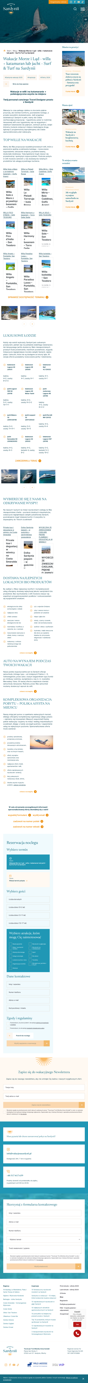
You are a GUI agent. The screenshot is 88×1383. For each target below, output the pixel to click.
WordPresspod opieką (55, 1365)
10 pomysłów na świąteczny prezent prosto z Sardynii (41, 1315)
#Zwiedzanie (76, 71)
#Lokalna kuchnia (71, 129)
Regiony (6, 1286)
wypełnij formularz (17, 815)
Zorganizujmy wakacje (58, 2)
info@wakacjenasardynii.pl (19, 1154)
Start (9, 51)
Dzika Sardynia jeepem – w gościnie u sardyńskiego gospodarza (27, 532)
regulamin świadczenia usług (35, 1028)
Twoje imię (9, 1087)
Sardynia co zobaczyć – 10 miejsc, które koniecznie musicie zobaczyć (44, 1297)
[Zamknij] (86, 1309)
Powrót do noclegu (23, 1035)
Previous (24, 324)
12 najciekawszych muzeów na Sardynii (42, 1327)
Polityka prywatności (67, 1304)
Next (32, 324)
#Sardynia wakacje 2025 (13, 77)
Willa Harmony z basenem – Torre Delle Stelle (28, 215)
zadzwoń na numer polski (26, 821)
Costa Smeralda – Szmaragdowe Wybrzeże (14, 1304)
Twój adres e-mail (12, 1096)
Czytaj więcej (70, 91)
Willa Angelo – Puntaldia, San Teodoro (9, 255)
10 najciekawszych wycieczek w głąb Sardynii (43, 1303)
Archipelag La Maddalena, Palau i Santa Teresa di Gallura (15, 1291)
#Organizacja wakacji (72, 189)
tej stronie (24, 1114)
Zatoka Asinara (8, 1320)
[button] (77, 1333)
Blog (15, 51)
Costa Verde (7, 1309)
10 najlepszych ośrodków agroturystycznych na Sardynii (42, 1309)
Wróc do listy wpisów (20, 84)
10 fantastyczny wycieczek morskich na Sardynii (41, 1291)
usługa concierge (20, 785)
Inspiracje (35, 1286)
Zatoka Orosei (8, 1327)
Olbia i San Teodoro (10, 1312)
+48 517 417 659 (15, 1176)
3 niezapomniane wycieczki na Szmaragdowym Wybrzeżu (42, 1333)
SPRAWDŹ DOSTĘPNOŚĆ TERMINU (26, 297)
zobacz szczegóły (26, 653)
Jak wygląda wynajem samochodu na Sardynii (72, 197)
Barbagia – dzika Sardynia (12, 1299)
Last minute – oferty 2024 (69, 1289)
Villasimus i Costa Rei (10, 1316)
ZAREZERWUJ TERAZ (26, 460)
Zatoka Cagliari (8, 1323)
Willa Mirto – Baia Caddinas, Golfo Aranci (46, 171)
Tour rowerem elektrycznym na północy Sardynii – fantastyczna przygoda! (73, 80)
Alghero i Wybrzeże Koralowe (13, 1296)
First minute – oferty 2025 (69, 1286)
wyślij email (39, 815)
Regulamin (64, 1300)
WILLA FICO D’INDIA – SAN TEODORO (9, 215)
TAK (77, 1324)
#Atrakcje (68, 71)
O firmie (63, 1293)
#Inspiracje (31, 77)
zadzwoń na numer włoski (26, 826)
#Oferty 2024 (45, 77)
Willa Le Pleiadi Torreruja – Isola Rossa (27, 171)
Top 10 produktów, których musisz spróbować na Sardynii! (44, 1321)
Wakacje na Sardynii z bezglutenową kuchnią (72, 136)
